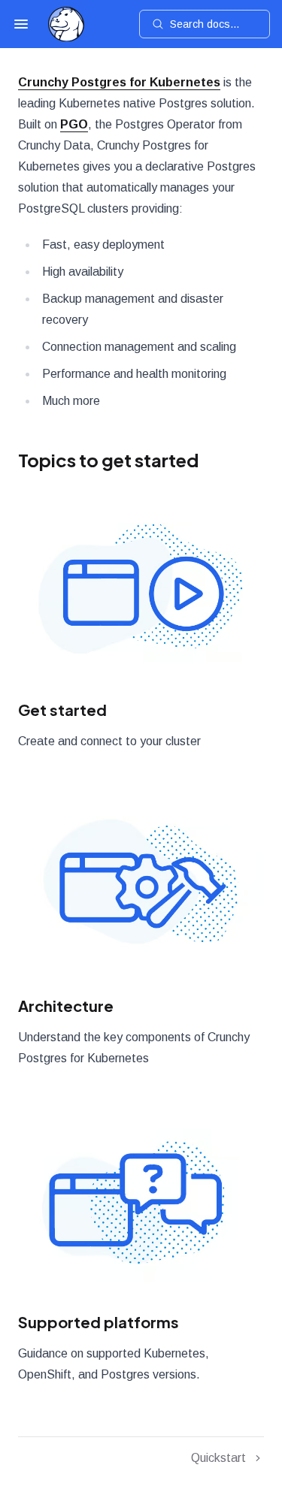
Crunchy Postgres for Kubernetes (119, 82)
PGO (74, 124)
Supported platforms (98, 1321)
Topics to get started (108, 459)
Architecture (66, 1005)
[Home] (66, 24)
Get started (62, 709)
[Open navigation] (21, 24)
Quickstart (218, 1457)
